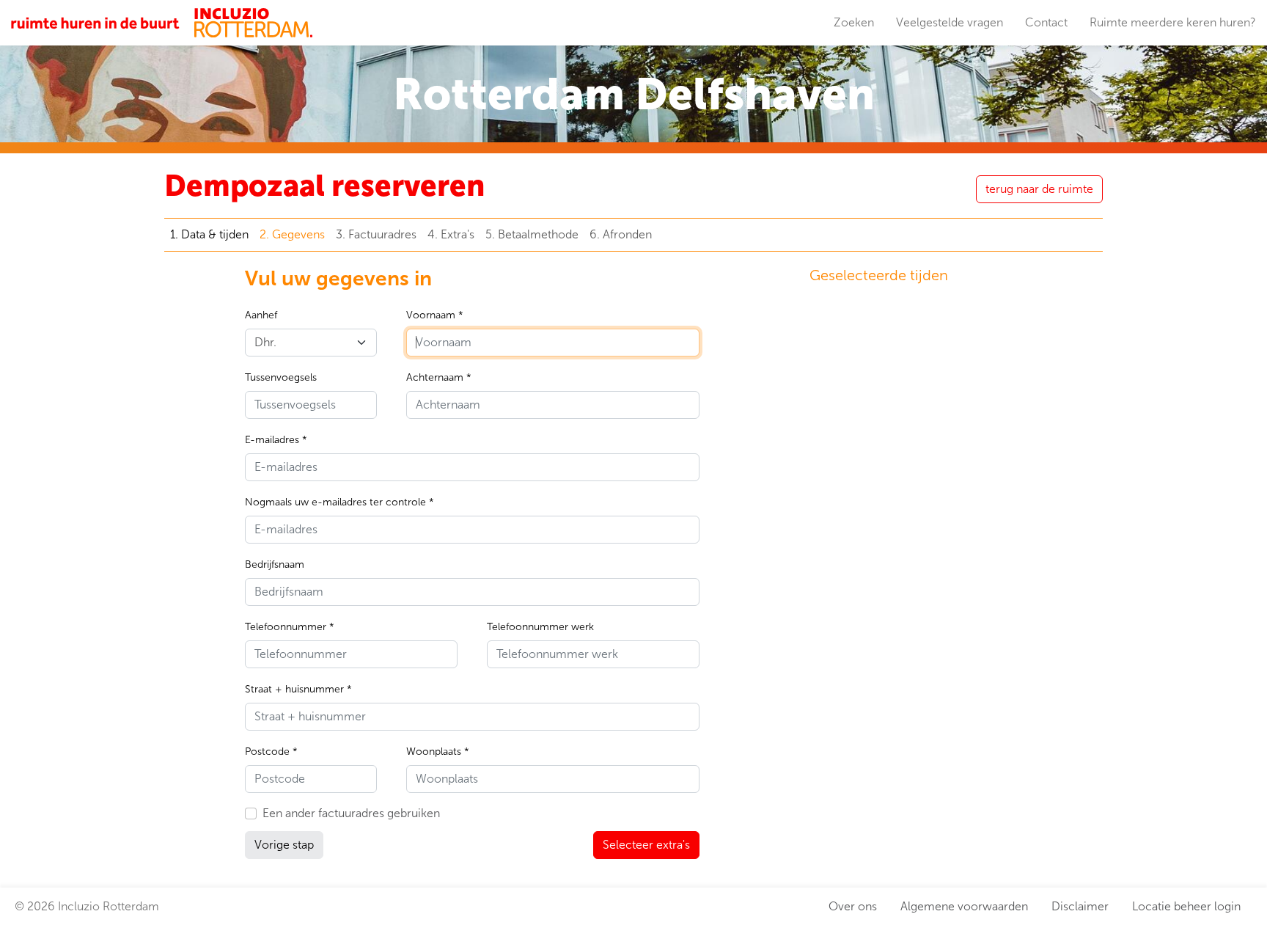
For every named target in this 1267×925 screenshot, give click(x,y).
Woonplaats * (437, 751)
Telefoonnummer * (289, 626)
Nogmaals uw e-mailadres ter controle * (339, 502)
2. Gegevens (292, 234)
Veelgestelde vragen (949, 22)
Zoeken (854, 22)
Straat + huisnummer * (298, 689)
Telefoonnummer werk (540, 626)
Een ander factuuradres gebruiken (351, 813)
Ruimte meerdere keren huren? (1173, 22)
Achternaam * (438, 377)
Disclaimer (1080, 906)
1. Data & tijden (209, 234)
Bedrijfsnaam (274, 564)
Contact (1046, 22)
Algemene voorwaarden (964, 906)
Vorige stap (284, 844)
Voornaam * (434, 315)
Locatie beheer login (1186, 906)
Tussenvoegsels (281, 377)
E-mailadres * (276, 439)
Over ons (853, 906)
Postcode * (271, 751)
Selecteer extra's (646, 844)
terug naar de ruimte (1039, 189)
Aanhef (261, 315)
